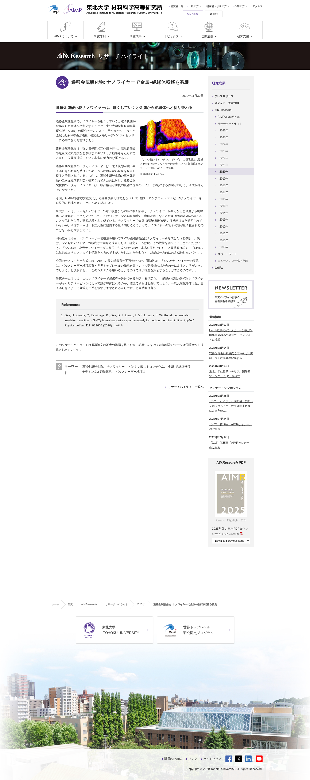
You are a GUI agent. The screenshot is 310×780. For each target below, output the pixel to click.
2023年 (224, 151)
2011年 (224, 233)
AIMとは (229, 116)
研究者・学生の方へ (217, 6)
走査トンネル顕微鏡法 (97, 371)
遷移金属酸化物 (92, 366)
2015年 (224, 205)
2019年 (224, 178)
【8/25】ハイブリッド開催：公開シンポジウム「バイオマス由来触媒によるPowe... (231, 406)
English (213, 13)
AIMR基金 (192, 13)
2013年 (224, 219)
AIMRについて (63, 36)
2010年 (224, 240)
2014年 (224, 212)
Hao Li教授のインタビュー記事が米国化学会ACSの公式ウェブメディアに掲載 (231, 335)
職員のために (173, 758)
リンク (192, 758)
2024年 (224, 144)
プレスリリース (224, 96)
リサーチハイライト (230, 123)
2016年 (224, 199)
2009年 (224, 247)
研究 (70, 604)
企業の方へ (241, 6)
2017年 (224, 192)
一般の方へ (195, 6)
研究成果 (136, 36)
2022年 (224, 158)
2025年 (224, 137)
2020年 (224, 171)
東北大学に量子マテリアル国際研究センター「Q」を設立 (229, 374)
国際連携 (207, 36)
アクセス (257, 6)
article (119, 325)
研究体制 (100, 36)
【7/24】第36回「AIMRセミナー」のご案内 (230, 427)
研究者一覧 (177, 6)
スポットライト (227, 254)
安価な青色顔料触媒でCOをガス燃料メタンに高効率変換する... (231, 356)
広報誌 (218, 267)
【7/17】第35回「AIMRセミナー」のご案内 (230, 445)
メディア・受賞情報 (226, 103)
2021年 (224, 164)
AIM (223, 110)
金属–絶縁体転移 (179, 366)
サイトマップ (212, 758)
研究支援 (243, 36)
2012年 (224, 226)
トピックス (171, 36)
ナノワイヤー (116, 366)
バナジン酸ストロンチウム (146, 366)
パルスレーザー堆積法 (130, 371)
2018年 (224, 185)
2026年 (224, 130)
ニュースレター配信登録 (233, 260)
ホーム (55, 604)
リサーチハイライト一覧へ (186, 387)
